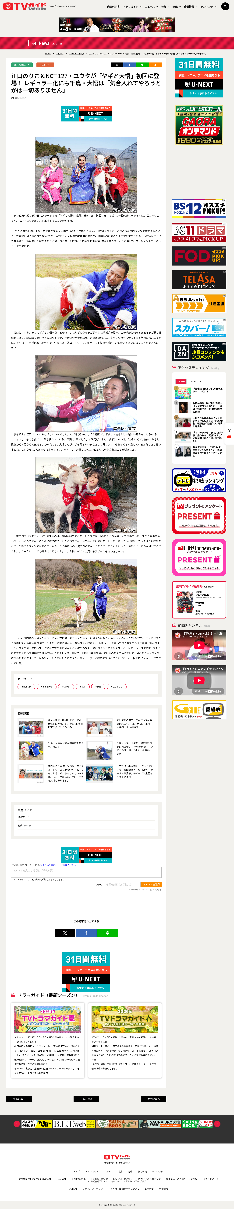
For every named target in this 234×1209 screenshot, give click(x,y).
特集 (163, 6)
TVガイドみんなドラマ (149, 1179)
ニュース (150, 6)
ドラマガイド (130, 6)
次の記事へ (153, 1099)
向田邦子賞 (113, 6)
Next (217, 1124)
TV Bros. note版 (99, 1179)
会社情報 (163, 1189)
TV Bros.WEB (79, 1179)
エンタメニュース (21, 64)
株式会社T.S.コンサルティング (105, 1181)
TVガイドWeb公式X (136, 1181)
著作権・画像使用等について (124, 1189)
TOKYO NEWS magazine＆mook (34, 1179)
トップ (76, 1171)
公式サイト (23, 816)
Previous (17, 1124)
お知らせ (72, 1189)
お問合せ (149, 1189)
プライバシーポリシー (94, 1189)
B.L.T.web (62, 1179)
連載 (175, 6)
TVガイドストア (210, 1179)
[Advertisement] (199, 171)
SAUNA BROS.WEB (122, 1179)
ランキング (207, 6)
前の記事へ (19, 1099)
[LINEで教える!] (142, 64)
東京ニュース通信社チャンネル (181, 1179)
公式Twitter (24, 825)
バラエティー (45, 64)
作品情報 (189, 6)
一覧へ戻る (86, 1099)
